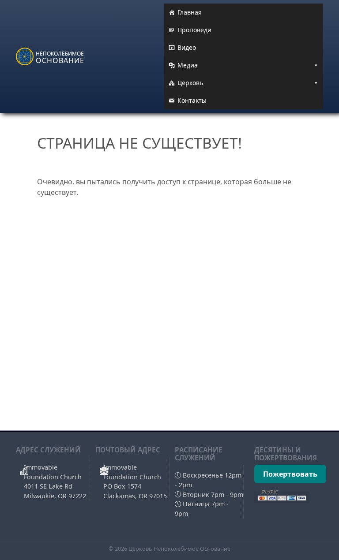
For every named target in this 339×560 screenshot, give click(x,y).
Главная (189, 12)
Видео (186, 47)
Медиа (187, 65)
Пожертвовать (290, 474)
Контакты (192, 100)
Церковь (190, 82)
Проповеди (194, 30)
